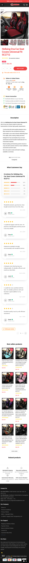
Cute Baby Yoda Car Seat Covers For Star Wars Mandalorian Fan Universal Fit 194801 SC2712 (7, 440)
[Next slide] (26, 25)
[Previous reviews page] (17, 333)
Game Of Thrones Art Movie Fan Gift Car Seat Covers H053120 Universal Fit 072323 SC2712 (20, 414)
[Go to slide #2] (13, 42)
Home (2, 10)
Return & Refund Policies (7, 528)
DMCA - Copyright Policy (7, 514)
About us (3, 507)
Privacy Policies (5, 512)
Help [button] (26, 561)
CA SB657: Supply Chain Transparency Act (11, 516)
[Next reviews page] (25, 333)
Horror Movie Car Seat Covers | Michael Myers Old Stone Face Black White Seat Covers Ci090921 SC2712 (21, 440)
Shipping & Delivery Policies (8, 523)
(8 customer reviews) (14, 58)
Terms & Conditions (6, 509)
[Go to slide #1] (4, 42)
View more (14, 451)
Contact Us (4, 530)
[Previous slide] (3, 25)
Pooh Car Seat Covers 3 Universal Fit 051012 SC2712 (7, 362)
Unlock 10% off (3, 556)
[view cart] (27, 5)
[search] (24, 5)
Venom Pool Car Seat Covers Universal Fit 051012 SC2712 (7, 386)
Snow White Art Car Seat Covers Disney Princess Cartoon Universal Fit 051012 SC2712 (20, 388)
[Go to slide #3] (21, 42)
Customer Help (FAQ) (6, 532)
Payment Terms (5, 526)
